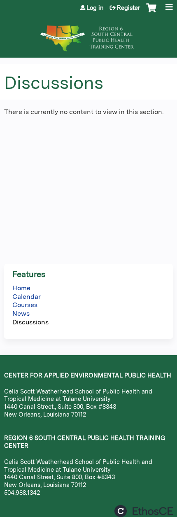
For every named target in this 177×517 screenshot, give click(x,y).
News (21, 313)
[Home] (88, 34)
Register (128, 8)
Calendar (26, 296)
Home (21, 288)
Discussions (30, 322)
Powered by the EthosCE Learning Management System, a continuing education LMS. (143, 511)
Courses (24, 305)
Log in (95, 8)
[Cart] (151, 12)
